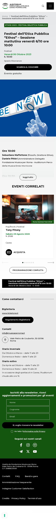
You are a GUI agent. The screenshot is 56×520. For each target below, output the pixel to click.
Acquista (19, 252)
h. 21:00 (9, 236)
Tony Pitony (13, 230)
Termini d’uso (34, 498)
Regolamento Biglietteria (17, 320)
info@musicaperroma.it (13, 333)
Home (5, 16)
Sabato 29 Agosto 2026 (18, 234)
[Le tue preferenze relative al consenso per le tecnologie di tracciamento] (4, 515)
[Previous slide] (5, 263)
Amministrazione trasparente (17, 482)
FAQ (17, 476)
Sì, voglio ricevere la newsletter (28, 425)
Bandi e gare (31, 476)
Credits (5, 498)
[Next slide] (51, 263)
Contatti (6, 476)
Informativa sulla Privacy (34, 431)
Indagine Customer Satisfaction (18, 488)
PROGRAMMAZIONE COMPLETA (28, 270)
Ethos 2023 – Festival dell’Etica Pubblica (26, 25)
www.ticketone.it (10, 313)
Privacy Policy (18, 498)
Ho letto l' (29, 431)
